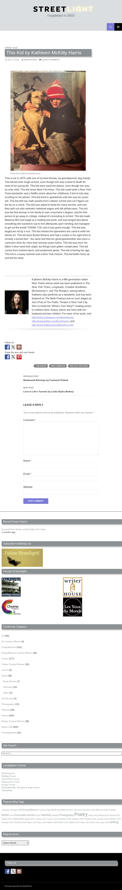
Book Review (9, 681)
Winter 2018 (32, 822)
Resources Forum (11, 782)
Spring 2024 (18, 819)
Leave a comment (51, 60)
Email (27, 474)
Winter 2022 (74, 822)
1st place (5, 810)
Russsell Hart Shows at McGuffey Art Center (24, 529)
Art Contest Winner (11, 641)
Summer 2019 (65, 819)
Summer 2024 (8, 822)
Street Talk (11, 48)
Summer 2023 (115, 819)
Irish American (58, 366)
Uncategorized (9, 732)
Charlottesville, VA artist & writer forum (21, 787)
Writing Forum (9, 776)
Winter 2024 (85, 822)
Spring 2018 (93, 815)
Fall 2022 (78, 810)
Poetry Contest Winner (13, 721)
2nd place (14, 810)
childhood (41, 366)
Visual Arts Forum (10, 779)
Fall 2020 (61, 810)
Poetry (5, 715)
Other (6, 692)
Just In (5, 670)
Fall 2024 (95, 810)
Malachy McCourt (79, 366)
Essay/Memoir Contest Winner (17, 653)
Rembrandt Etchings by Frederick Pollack (45, 378)
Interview (7, 687)
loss (38, 815)
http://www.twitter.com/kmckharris (50, 321)
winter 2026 (104, 822)
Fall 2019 (51, 810)
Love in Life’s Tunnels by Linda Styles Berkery (48, 390)
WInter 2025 (95, 822)
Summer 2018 (52, 819)
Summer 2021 (90, 819)
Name (27, 460)
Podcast (6, 710)
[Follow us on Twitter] (13, 347)
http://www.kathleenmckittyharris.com (52, 325)
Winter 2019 (41, 822)
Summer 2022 (102, 819)
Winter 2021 (63, 822)
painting (55, 815)
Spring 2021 (114, 815)
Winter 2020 (52, 822)
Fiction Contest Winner (13, 664)
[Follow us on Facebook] (7, 347)
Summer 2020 (77, 819)
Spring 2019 (103, 815)
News (4, 675)
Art (3, 636)
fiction (5, 815)
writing (114, 822)
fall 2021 (69, 810)
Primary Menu (118, 27)
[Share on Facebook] (7, 356)
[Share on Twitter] (13, 356)
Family (112, 810)
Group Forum (8, 784)
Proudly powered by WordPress (18, 886)
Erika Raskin (30, 60)
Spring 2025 (29, 819)
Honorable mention (25, 815)
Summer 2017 (41, 819)
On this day (7, 698)
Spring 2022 (7, 819)
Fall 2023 (86, 810)
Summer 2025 (20, 822)
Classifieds (7, 790)
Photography (8, 704)
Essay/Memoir (9, 647)
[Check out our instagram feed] (19, 347)
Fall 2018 (42, 810)
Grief (12, 815)
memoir (46, 815)
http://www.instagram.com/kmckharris (52, 317)
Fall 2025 (104, 810)
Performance (8, 773)
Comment (29, 420)
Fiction (5, 658)
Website (28, 487)
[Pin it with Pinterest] (19, 356)
